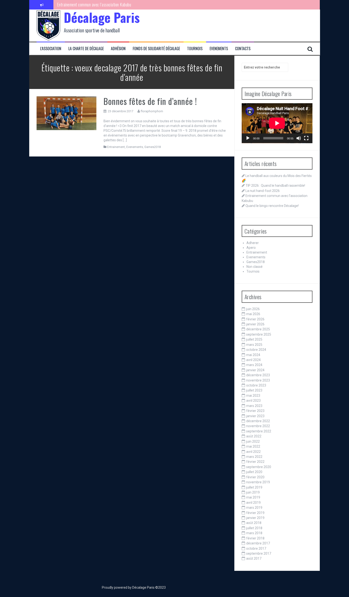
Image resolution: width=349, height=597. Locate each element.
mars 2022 (254, 457)
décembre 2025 (258, 329)
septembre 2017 (258, 553)
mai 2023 (253, 395)
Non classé (254, 267)
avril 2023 (253, 400)
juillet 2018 (254, 528)
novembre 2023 (258, 380)
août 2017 (253, 558)
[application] (277, 123)
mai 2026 (253, 314)
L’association (50, 48)
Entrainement (116, 147)
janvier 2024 (255, 370)
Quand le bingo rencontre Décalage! (84, 9)
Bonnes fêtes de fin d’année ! (150, 101)
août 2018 (253, 523)
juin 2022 (253, 441)
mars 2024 (254, 365)
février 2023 (255, 411)
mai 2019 (253, 497)
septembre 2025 (258, 334)
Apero (251, 248)
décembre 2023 (258, 375)
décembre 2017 (258, 543)
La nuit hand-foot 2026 (262, 191)
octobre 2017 (256, 548)
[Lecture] (247, 138)
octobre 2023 (256, 385)
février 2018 (255, 538)
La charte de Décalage (86, 48)
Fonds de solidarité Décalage (156, 48)
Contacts (242, 48)
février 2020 (255, 477)
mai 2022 (253, 446)
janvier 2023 (255, 416)
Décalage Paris (102, 17)
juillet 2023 (254, 390)
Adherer (252, 243)
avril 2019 (253, 502)
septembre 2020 (258, 467)
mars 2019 (254, 507)
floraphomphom (152, 111)
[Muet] (298, 138)
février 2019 (255, 513)
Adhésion (118, 48)
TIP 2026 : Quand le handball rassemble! (275, 185)
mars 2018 (254, 533)
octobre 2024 (256, 350)
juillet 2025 (254, 339)
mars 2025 (254, 345)
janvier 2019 (255, 518)
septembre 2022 (258, 431)
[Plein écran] (306, 138)
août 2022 (253, 436)
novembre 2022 (258, 426)
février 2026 (255, 319)
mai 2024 (253, 355)
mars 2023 (254, 406)
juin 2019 (253, 492)
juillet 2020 (254, 472)
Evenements (219, 48)
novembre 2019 (258, 482)
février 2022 (255, 462)
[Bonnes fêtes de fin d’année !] (67, 113)
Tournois (195, 48)
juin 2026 (253, 309)
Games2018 (152, 147)
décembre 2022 (258, 421)
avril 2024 (253, 360)
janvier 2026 (255, 324)
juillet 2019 (254, 487)
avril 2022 (253, 452)
